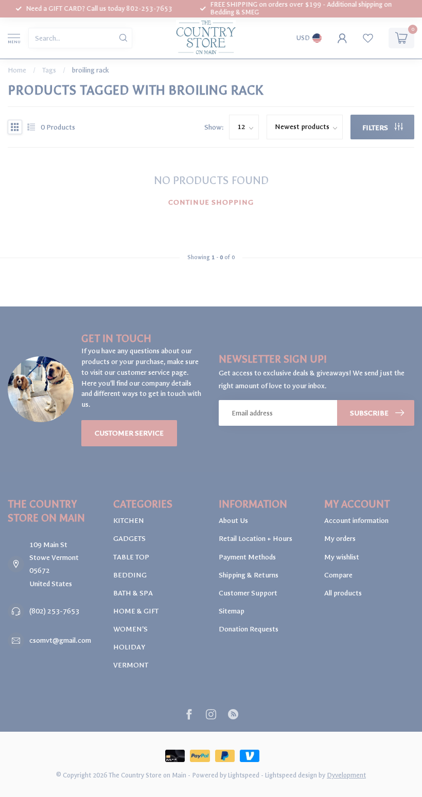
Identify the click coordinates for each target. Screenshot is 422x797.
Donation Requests (248, 629)
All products (343, 593)
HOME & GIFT (136, 611)
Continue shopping (211, 202)
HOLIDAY (129, 647)
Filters (376, 127)
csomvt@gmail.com (60, 640)
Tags (49, 70)
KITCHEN (128, 520)
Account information (356, 520)
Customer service (129, 433)
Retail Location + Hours (255, 538)
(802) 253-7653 (54, 611)
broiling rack (90, 70)
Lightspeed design (291, 775)
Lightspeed (243, 775)
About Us (233, 520)
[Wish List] (368, 38)
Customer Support (248, 593)
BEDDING (130, 575)
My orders (340, 538)
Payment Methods (247, 557)
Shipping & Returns (248, 575)
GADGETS (129, 538)
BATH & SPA (133, 593)
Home (17, 70)
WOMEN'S (130, 629)
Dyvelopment (346, 775)
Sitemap (231, 611)
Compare (338, 575)
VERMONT (130, 665)
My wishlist (341, 557)
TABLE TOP (131, 557)
